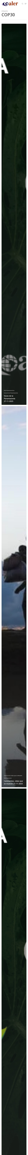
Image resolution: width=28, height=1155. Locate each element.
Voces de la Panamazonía (11, 393)
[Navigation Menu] (25, 3)
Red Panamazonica (9, 390)
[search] (22, 3)
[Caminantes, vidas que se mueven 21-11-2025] (14, 596)
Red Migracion (8, 778)
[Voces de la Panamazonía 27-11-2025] (14, 214)
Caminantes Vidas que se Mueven (13, 775)
